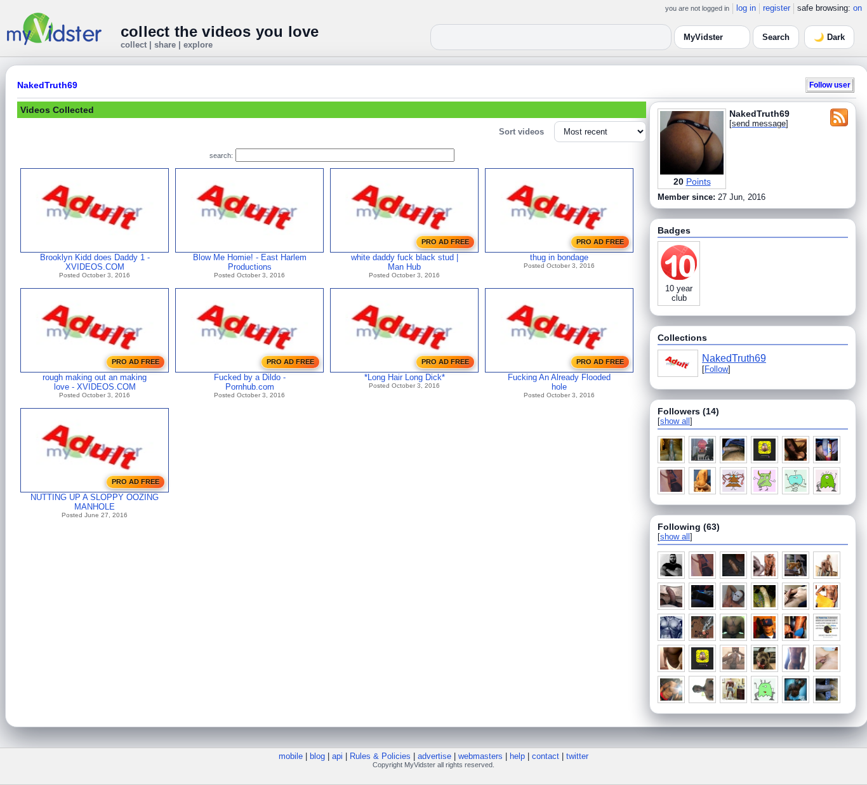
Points (698, 181)
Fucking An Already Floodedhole (559, 382)
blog (317, 756)
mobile (291, 756)
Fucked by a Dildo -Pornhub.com (250, 382)
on (857, 8)
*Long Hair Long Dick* (404, 377)
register (776, 8)
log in (746, 8)
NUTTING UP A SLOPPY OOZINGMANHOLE (94, 501)
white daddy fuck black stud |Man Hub (404, 262)
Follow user (829, 85)
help (517, 756)
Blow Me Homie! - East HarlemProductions (250, 262)
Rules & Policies (380, 756)
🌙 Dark (829, 37)
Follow (716, 369)
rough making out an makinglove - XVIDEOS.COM (95, 382)
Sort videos (521, 131)
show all (675, 421)
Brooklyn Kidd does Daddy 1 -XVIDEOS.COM (95, 262)
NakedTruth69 (47, 85)
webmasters (480, 756)
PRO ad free (445, 242)
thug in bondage (559, 257)
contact (545, 756)
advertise (434, 756)
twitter (577, 756)
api (337, 756)
